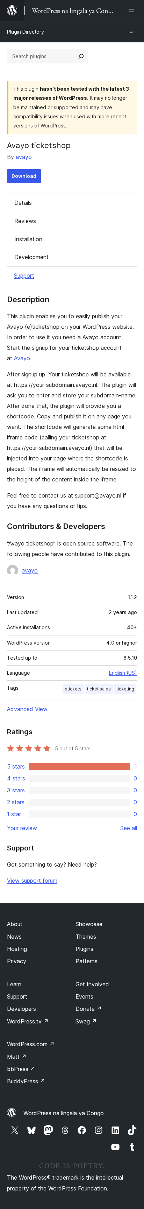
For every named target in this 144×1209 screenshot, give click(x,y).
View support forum (32, 880)
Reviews (25, 220)
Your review (22, 828)
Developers (21, 1008)
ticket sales (99, 689)
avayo (24, 156)
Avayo (22, 358)
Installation (28, 239)
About (14, 923)
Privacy (16, 961)
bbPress (21, 1068)
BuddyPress (26, 1081)
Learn (14, 984)
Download (24, 176)
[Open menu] (133, 10)
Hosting (17, 948)
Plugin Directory (25, 32)
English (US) (123, 673)
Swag (86, 1021)
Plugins (84, 948)
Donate (88, 1008)
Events (84, 996)
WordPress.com (31, 1044)
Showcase (88, 923)
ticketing (125, 689)
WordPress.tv (28, 1021)
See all (128, 828)
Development (31, 256)
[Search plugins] (81, 56)
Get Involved (92, 984)
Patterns (86, 961)
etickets (73, 689)
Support (24, 275)
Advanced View (27, 709)
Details (23, 202)
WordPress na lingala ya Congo (63, 1113)
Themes (85, 936)
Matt (17, 1056)
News (14, 936)
